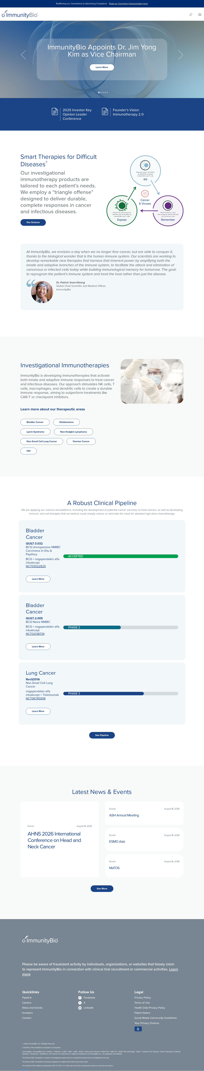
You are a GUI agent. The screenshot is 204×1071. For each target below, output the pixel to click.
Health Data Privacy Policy (149, 1008)
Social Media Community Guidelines (155, 1018)
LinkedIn (85, 1008)
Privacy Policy (142, 998)
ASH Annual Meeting (124, 815)
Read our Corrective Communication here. (128, 3)
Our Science (33, 222)
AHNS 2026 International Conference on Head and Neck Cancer (54, 840)
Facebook (86, 998)
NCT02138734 (35, 634)
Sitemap (25, 1069)
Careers (26, 1003)
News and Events (32, 1008)
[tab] (99, 92)
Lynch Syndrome (35, 432)
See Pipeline (102, 735)
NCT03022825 (36, 566)
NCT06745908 (36, 698)
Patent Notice (142, 1013)
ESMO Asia (117, 841)
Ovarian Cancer (81, 441)
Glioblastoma (66, 422)
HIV (29, 451)
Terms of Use (142, 1003)
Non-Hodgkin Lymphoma (73, 432)
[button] (138, 1028)
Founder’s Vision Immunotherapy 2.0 (128, 112)
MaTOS (114, 868)
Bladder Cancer (35, 422)
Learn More (102, 67)
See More (102, 888)
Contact (26, 1018)
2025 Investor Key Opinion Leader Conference (77, 114)
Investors (27, 1013)
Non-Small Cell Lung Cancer (42, 441)
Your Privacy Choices (146, 1023)
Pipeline (27, 998)
